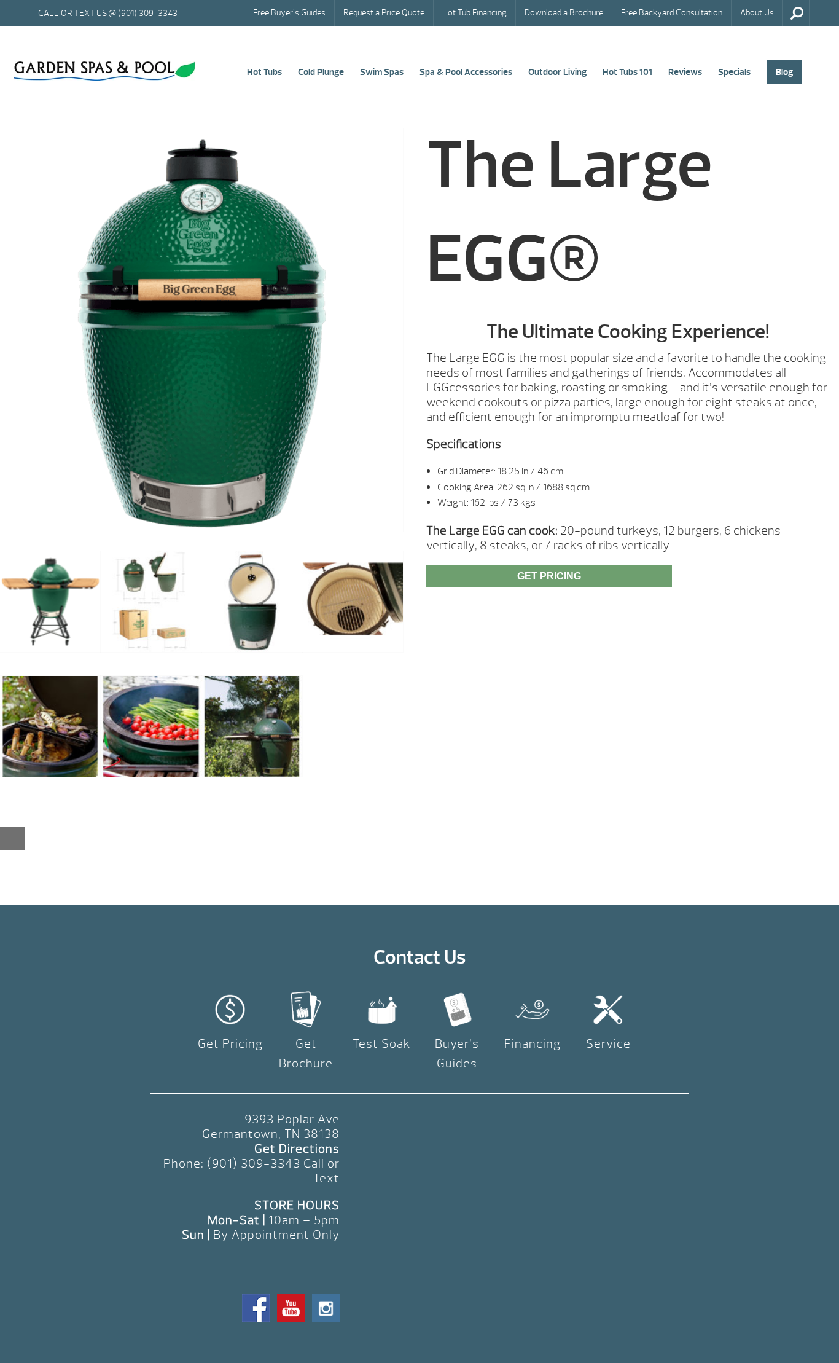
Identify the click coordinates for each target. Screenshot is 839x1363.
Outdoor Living (557, 72)
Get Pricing (549, 576)
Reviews (685, 72)
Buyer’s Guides (457, 1053)
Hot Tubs (264, 72)
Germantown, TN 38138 (271, 1134)
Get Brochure (306, 1053)
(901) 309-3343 (253, 1163)
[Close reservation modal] (12, 838)
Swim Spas (382, 72)
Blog (784, 72)
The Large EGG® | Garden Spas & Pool (104, 71)
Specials (734, 72)
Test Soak (382, 1043)
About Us (757, 12)
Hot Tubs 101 (627, 72)
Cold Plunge (321, 72)
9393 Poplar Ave (292, 1119)
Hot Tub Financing (474, 12)
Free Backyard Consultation (671, 12)
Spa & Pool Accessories (465, 72)
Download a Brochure (564, 12)
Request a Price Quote (383, 12)
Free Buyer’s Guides (289, 12)
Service (608, 1043)
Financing (532, 1043)
